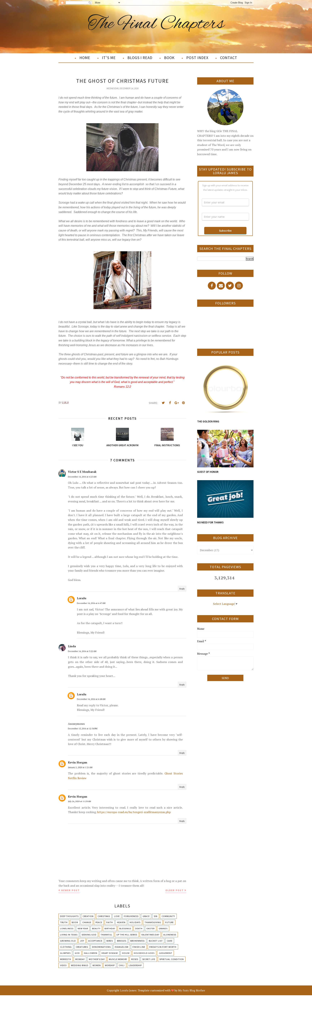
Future (169, 922)
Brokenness (137, 940)
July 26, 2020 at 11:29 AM (79, 801)
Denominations (101, 947)
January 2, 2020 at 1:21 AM (80, 767)
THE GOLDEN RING (208, 421)
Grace (146, 916)
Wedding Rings (79, 965)
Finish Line (139, 947)
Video (63, 965)
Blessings (125, 928)
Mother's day (97, 959)
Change (86, 922)
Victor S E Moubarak (82, 472)
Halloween (90, 953)
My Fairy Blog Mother (191, 990)
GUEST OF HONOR (207, 471)
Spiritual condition (171, 959)
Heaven (121, 922)
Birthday (110, 928)
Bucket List (156, 940)
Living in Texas (68, 934)
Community (168, 916)
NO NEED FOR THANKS (210, 522)
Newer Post (70, 890)
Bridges (121, 940)
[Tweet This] (163, 403)
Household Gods (144, 953)
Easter (151, 928)
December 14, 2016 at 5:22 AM (82, 651)
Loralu (81, 598)
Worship (110, 965)
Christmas (104, 916)
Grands (163, 928)
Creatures (82, 947)
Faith (109, 922)
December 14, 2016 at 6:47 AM (91, 603)
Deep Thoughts (69, 916)
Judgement (165, 953)
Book (75, 922)
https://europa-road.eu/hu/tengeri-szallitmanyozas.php (134, 812)
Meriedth (65, 959)
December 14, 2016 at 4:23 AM (82, 476)
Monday (80, 959)
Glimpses (65, 953)
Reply (182, 588)
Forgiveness (131, 916)
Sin (155, 916)
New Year (83, 928)
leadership (135, 965)
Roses (134, 959)
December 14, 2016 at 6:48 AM (91, 699)
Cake (169, 940)
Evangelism (121, 947)
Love (117, 916)
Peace (99, 922)
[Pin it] (183, 403)
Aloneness (169, 934)
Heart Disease (109, 953)
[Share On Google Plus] (176, 403)
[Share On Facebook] (170, 403)
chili (122, 965)
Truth (64, 922)
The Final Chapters (156, 24)
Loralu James (128, 990)
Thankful (106, 934)
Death (138, 928)
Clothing (66, 947)
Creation (88, 916)
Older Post (174, 890)
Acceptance (95, 940)
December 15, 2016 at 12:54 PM (82, 728)
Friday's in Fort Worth (162, 947)
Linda (72, 646)
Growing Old (68, 940)
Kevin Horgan (77, 762)
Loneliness (66, 928)
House (126, 953)
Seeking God (89, 934)
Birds (110, 940)
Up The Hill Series (126, 934)
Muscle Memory (118, 959)
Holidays (135, 922)
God (77, 953)
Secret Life (148, 959)
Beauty (96, 928)
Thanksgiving (153, 922)
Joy (82, 940)
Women (96, 965)
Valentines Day (150, 934)
